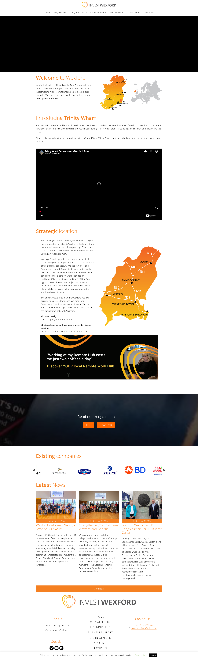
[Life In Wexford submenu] (126, 12)
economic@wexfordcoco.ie (144, 628)
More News (99, 588)
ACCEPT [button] (153, 655)
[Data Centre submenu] (142, 12)
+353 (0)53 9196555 (144, 624)
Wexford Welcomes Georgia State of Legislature (55, 527)
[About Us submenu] (155, 12)
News (50, 484)
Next (164, 470)
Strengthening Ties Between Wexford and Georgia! (98, 527)
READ (88, 425)
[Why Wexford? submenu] (69, 12)
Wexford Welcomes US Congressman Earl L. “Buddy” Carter (142, 528)
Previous (34, 470)
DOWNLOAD (106, 425)
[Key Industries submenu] (86, 12)
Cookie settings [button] (140, 655)
